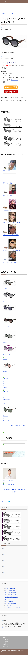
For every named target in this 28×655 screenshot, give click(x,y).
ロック (5, 383)
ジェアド (5, 301)
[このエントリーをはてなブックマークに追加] (9, 501)
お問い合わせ (6, 646)
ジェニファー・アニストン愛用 (11, 250)
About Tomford (9, 601)
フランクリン (6, 326)
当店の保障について (10, 594)
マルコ (5, 359)
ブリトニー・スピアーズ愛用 (11, 235)
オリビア (5, 378)
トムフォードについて (9, 484)
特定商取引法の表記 (10, 603)
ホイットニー (6, 354)
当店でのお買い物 (10, 590)
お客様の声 (5, 644)
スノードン (6, 288)
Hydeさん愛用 (7, 210)
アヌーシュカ (6, 399)
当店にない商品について (11, 597)
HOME (3, 13)
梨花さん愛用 (6, 170)
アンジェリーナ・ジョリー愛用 (11, 222)
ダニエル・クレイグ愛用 (9, 262)
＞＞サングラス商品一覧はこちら (16, 425)
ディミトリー (6, 420)
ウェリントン (9, 13)
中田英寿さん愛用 (8, 195)
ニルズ (5, 403)
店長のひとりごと (10, 599)
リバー (5, 387)
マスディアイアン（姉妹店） (13, 607)
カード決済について (10, 592)
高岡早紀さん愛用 (8, 183)
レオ (4, 313)
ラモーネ (5, 371)
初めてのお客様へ (8, 480)
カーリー (5, 416)
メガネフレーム (6, 642)
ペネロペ (5, 391)
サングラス (5, 639)
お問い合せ (8, 605)
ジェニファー (6, 342)
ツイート (4, 501)
